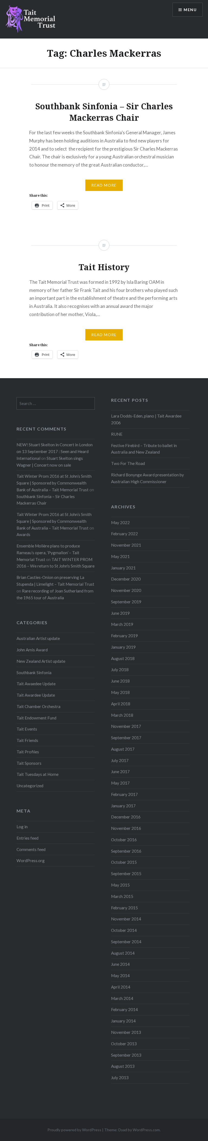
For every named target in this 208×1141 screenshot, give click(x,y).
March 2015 (122, 896)
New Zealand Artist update (41, 661)
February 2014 (124, 1009)
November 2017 (126, 726)
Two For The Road (128, 463)
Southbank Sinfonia (34, 672)
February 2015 (124, 907)
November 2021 (126, 545)
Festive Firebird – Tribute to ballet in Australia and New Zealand (144, 449)
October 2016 (124, 839)
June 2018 (120, 680)
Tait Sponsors (29, 763)
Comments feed (31, 849)
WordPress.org (31, 860)
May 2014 (120, 975)
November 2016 (126, 828)
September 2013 (126, 1055)
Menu (190, 9)
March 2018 (122, 715)
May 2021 (120, 556)
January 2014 (123, 1020)
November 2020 (126, 590)
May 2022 (120, 522)
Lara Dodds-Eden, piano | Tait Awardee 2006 (146, 419)
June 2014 (120, 964)
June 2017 (120, 771)
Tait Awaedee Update (36, 683)
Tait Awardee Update (36, 695)
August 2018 (123, 658)
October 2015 (124, 862)
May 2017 (120, 782)
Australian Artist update (38, 638)
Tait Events (27, 728)
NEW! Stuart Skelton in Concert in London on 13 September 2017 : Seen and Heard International (55, 451)
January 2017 (123, 805)
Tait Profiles (28, 751)
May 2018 (120, 692)
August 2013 (123, 1066)
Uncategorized (30, 785)
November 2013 (126, 1032)
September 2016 (126, 851)
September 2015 (126, 873)
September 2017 (126, 737)
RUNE (116, 434)
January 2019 (123, 647)
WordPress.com (146, 1129)
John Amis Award (32, 649)
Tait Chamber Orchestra (38, 706)
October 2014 (124, 930)
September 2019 (126, 601)
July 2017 (120, 760)
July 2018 (120, 669)
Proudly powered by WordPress (74, 1129)
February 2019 (124, 635)
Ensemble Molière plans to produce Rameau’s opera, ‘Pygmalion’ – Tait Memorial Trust (48, 552)
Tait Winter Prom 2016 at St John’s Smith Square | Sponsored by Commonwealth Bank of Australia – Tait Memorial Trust (54, 483)
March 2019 (122, 624)
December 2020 (126, 578)
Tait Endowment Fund (36, 717)
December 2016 (126, 816)
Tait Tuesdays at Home (37, 774)
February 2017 (124, 794)
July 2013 (120, 1077)
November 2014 (126, 918)
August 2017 (123, 749)
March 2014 (122, 998)
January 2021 (123, 567)
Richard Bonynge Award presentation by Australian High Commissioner (147, 478)
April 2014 (120, 986)
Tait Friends (27, 740)
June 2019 (120, 613)
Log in (22, 826)
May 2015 (120, 884)
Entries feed (27, 838)
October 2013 (124, 1043)
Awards (23, 534)
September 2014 (126, 941)
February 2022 (124, 533)
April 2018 (120, 703)
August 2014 (123, 953)
